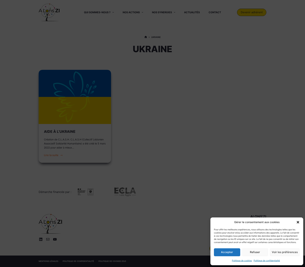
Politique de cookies (242, 260)
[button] (298, 222)
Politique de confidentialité (267, 260)
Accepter (227, 252)
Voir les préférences (285, 252)
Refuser (255, 252)
